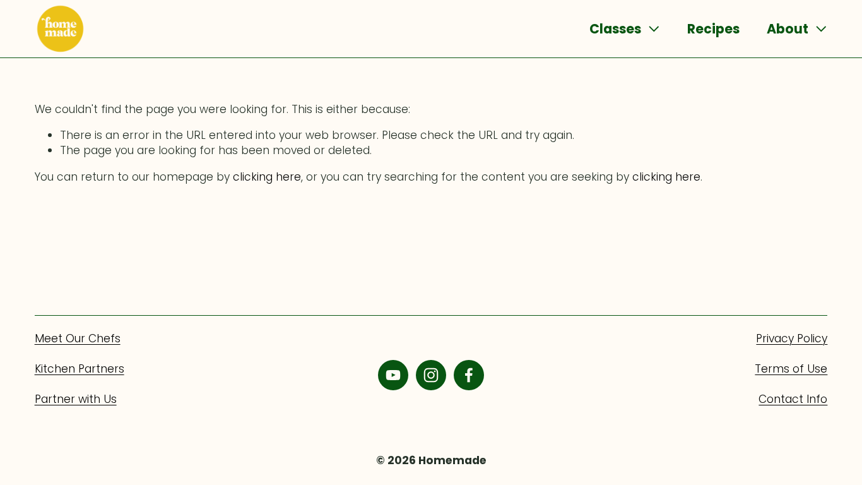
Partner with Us (76, 399)
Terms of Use (791, 368)
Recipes (713, 29)
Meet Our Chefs (78, 338)
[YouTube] (393, 375)
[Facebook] (469, 375)
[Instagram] (431, 375)
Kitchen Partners (79, 368)
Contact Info (793, 399)
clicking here (267, 176)
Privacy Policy (791, 338)
